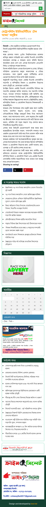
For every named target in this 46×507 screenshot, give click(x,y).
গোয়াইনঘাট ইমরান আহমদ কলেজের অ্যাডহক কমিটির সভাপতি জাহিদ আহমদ (24, 214)
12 (40, 302)
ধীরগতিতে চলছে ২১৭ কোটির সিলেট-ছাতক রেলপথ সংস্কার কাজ (23, 435)
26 (40, 309)
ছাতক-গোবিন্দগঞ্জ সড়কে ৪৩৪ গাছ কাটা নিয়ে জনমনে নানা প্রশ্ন (24, 385)
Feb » (11, 321)
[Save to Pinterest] (28, 170)
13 (5, 305)
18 (34, 305)
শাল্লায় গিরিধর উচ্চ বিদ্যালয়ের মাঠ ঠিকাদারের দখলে (23, 223)
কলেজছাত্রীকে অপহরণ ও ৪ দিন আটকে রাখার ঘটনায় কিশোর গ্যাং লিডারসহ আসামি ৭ (23, 428)
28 (11, 313)
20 (5, 309)
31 (29, 313)
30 (23, 313)
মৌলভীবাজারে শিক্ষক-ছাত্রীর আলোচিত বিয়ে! (20, 219)
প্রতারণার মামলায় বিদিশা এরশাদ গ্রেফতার (19, 372)
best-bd (34, 503)
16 (23, 305)
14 (11, 305)
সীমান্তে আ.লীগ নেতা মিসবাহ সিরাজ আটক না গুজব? (23, 397)
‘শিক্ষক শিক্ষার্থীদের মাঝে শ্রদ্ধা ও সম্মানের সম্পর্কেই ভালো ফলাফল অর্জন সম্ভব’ (22, 229)
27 (5, 313)
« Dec (4, 321)
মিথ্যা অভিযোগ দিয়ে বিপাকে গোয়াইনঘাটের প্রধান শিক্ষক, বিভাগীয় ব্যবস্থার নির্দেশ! (22, 207)
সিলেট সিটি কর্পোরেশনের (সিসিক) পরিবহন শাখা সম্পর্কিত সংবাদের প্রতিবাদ (22, 378)
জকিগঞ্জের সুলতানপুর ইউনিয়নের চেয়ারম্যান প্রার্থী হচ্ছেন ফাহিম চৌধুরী (22, 392)
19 (40, 305)
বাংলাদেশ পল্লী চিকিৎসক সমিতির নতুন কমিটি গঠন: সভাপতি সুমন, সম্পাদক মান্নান (23, 421)
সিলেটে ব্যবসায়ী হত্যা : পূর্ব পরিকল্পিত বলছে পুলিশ (23, 408)
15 (17, 305)
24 (29, 309)
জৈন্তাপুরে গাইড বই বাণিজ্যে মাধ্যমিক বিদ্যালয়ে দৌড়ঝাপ (21, 243)
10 (29, 302)
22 (17, 309)
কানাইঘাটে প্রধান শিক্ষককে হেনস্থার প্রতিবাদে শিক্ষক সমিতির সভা (23, 236)
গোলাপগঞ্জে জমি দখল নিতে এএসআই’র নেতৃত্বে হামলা (21, 367)
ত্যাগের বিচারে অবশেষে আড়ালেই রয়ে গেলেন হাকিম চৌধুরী (23, 403)
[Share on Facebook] (7, 170)
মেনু (6, 26)
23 (23, 309)
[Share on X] (18, 170)
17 (29, 305)
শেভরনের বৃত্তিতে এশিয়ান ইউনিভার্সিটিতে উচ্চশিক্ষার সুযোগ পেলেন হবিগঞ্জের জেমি (23, 200)
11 (34, 302)
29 (17, 313)
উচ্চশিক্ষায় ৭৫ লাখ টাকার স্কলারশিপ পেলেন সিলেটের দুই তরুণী (23, 189)
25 (34, 309)
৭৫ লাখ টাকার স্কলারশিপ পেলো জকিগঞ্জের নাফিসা (22, 194)
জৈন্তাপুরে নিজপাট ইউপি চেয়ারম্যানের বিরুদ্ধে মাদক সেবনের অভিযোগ (23, 414)
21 (11, 309)
